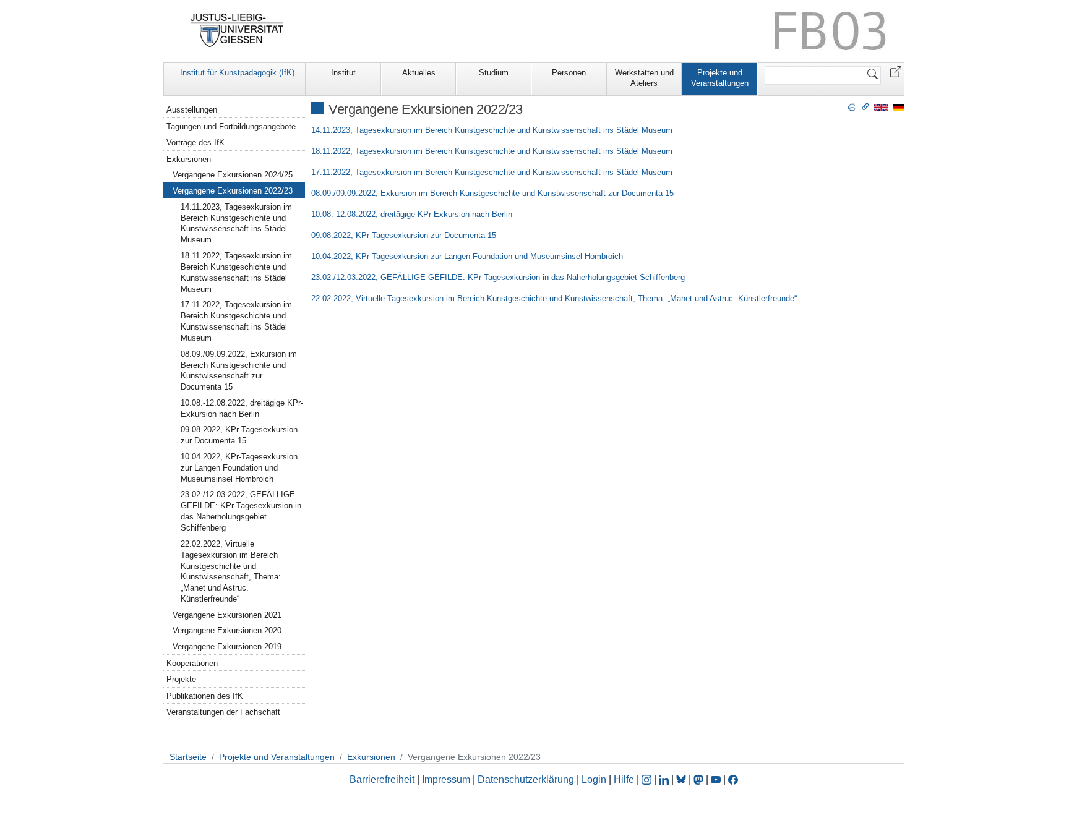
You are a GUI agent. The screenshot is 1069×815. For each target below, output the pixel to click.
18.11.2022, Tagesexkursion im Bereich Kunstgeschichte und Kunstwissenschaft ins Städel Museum (491, 151)
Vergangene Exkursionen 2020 (227, 630)
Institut (343, 72)
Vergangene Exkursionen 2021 (227, 615)
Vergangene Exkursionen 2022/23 (233, 190)
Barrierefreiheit (382, 779)
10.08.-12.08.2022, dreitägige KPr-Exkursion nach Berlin (411, 214)
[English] (881, 106)
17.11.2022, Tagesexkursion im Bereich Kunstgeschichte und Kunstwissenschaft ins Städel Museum (491, 172)
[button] (895, 70)
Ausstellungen (191, 109)
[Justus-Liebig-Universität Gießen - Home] (237, 30)
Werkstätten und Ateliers (644, 78)
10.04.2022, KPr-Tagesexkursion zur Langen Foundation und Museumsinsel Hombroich (467, 256)
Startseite (188, 757)
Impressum (446, 779)
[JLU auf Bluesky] (682, 779)
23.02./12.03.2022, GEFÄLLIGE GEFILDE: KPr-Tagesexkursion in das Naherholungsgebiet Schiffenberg (498, 277)
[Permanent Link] (865, 106)
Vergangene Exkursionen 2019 (227, 646)
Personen (569, 72)
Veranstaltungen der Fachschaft (223, 712)
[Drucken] (852, 106)
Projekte (181, 679)
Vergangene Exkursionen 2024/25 (233, 174)
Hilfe (624, 779)
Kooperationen (192, 663)
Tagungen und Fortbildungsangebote (231, 126)
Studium (494, 72)
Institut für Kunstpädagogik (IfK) (237, 72)
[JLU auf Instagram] (648, 779)
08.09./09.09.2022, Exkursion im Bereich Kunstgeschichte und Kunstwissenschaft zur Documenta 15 (492, 193)
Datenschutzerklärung (526, 779)
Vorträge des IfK (195, 142)
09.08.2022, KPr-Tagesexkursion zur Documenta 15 (403, 235)
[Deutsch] (898, 106)
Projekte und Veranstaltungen (720, 78)
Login (595, 779)
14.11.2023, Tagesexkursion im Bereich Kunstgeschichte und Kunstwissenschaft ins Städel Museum (491, 130)
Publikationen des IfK (204, 696)
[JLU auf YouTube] (716, 779)
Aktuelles (419, 72)
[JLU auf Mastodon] (699, 779)
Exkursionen (188, 159)
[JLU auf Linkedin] (665, 779)
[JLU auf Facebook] (733, 779)
